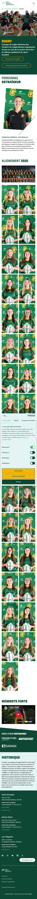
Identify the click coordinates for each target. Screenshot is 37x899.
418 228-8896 (5, 807)
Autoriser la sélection (18, 476)
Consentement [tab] (6, 420)
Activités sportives (11, 9)
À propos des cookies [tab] (28, 420)
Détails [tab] (16, 420)
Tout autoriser (18, 471)
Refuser (18, 482)
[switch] (32, 452)
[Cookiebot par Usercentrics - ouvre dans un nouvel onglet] (27, 416)
